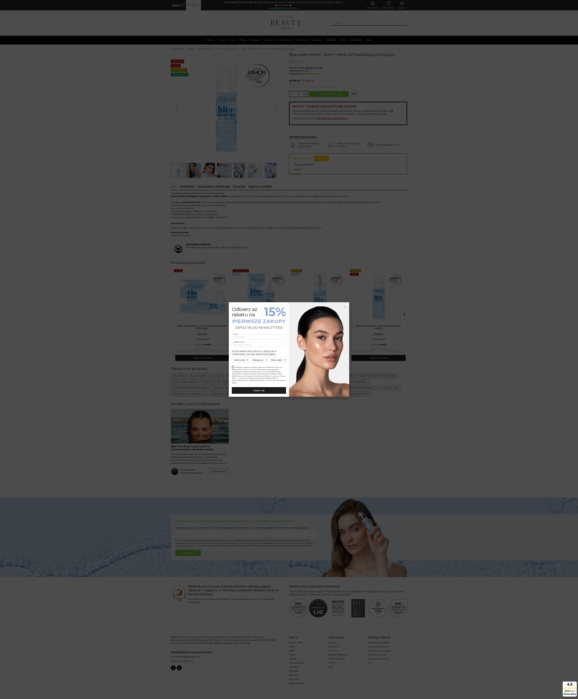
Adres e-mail (238, 342)
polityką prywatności (256, 380)
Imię (235, 334)
